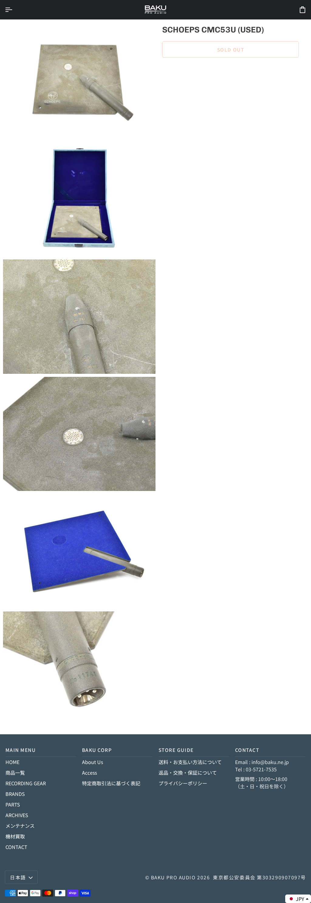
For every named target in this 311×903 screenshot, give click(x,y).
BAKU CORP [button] (97, 749)
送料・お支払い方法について (190, 762)
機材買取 (15, 836)
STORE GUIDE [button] (176, 749)
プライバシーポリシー (183, 783)
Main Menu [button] (20, 749)
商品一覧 (15, 772)
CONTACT (16, 847)
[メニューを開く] (14, 9)
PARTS (12, 804)
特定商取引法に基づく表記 (111, 783)
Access (89, 772)
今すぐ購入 (230, 70)
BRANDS (15, 793)
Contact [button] (247, 749)
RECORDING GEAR (25, 783)
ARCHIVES (16, 815)
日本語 (18, 877)
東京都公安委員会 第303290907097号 (259, 877)
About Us (92, 762)
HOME (12, 762)
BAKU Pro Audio (173, 877)
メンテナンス (20, 825)
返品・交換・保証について (188, 772)
